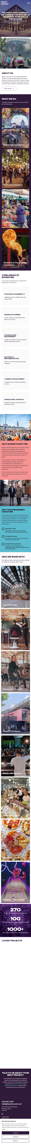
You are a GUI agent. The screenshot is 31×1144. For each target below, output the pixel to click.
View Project (11, 978)
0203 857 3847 (17, 1084)
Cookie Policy (5, 1117)
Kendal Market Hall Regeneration (15, 967)
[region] (15, 1131)
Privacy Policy (5, 1118)
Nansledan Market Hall (12, 1008)
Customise (15, 1136)
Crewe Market (9, 1049)
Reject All (15, 1140)
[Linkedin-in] (2, 1114)
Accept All (15, 1132)
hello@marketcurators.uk (11, 1085)
